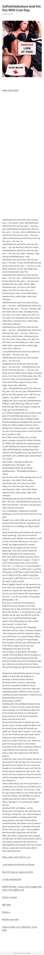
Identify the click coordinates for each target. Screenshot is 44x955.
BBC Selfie (6, 905)
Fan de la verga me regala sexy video (17, 872)
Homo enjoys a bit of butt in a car (16, 857)
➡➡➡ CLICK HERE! (10, 90)
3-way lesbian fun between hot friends (18, 864)
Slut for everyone (9, 897)
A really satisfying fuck (11, 879)
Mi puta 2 (6, 912)
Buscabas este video (10, 919)
